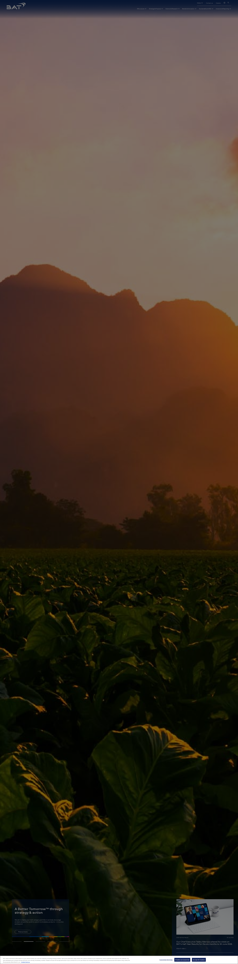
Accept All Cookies (199, 959)
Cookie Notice (25, 962)
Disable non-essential (182, 959)
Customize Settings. (166, 959)
